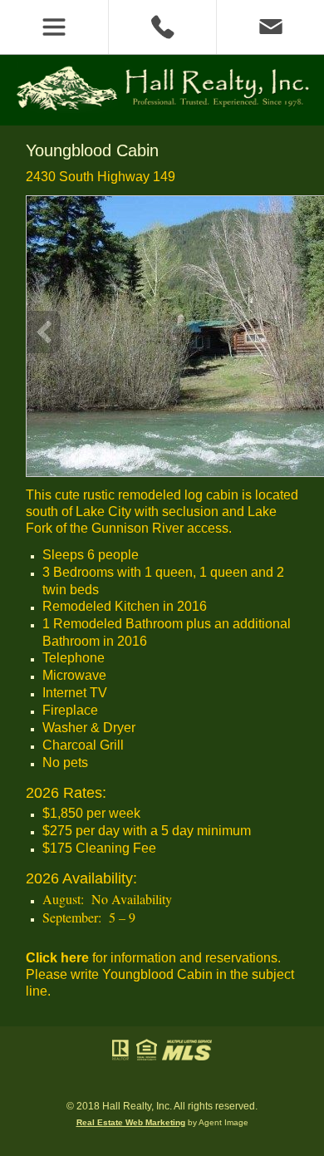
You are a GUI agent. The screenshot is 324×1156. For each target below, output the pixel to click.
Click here (57, 958)
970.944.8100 (162, 27)
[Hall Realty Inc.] (162, 109)
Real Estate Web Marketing (130, 1122)
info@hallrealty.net (270, 27)
